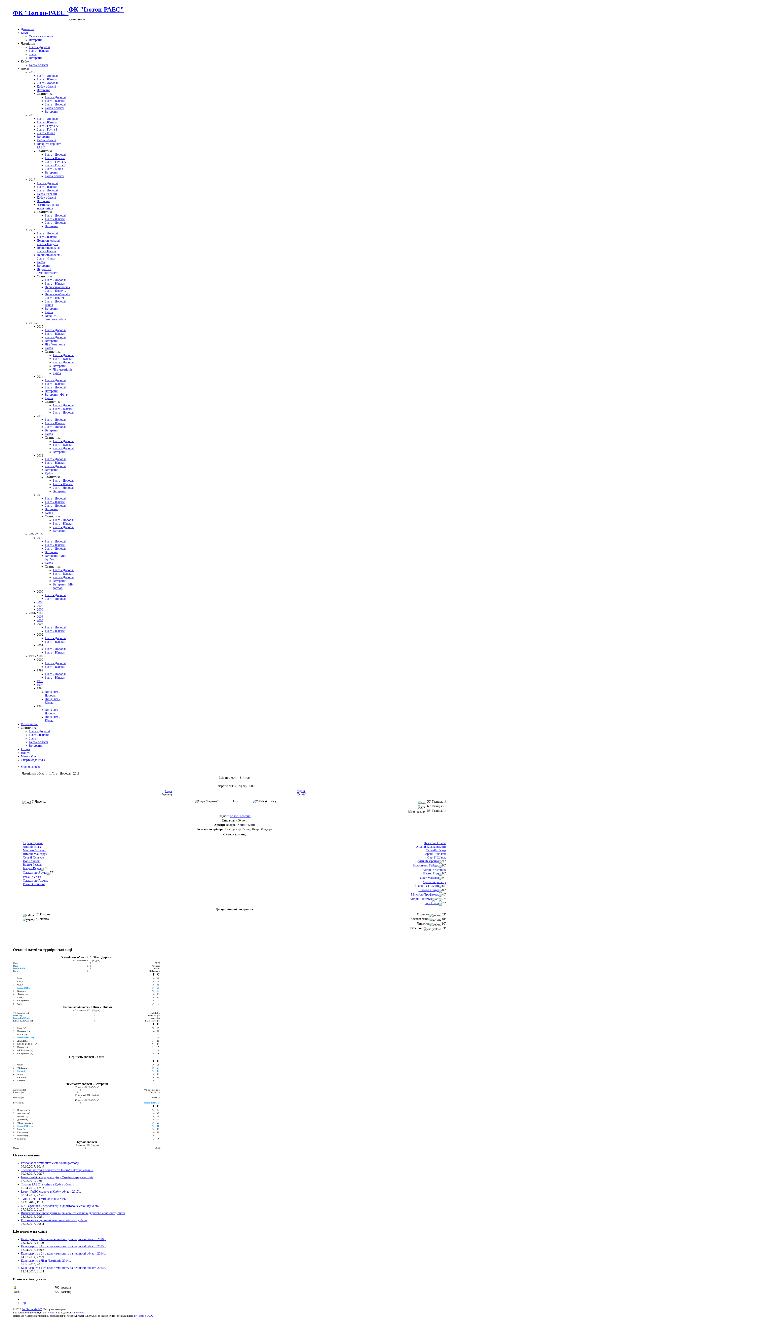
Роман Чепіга (32, 877)
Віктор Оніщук (428, 890)
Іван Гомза (432, 903)
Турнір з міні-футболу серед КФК (43, 1198)
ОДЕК (301, 791)
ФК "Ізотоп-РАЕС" (32, 1309)
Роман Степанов (34, 884)
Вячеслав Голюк (435, 843)
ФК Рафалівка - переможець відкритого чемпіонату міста (60, 1206)
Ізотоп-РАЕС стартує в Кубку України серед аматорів (57, 1177)
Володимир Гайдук (426, 865)
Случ (168, 791)
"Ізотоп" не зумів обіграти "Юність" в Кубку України (57, 1170)
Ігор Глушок (31, 861)
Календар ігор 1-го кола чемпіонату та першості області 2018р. (63, 1239)
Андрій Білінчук (421, 898)
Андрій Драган (33, 846)
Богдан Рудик (32, 868)
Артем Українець (434, 882)
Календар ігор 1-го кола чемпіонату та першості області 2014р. (63, 1267)
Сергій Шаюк (436, 857)
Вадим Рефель (32, 864)
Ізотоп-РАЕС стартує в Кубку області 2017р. (51, 1191)
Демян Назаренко (427, 861)
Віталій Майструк (35, 854)
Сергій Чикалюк (435, 854)
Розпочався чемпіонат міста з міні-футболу (50, 1163)
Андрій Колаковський (431, 846)
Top (23, 1302)
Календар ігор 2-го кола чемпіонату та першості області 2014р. (63, 1253)
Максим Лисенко (34, 850)
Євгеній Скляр (436, 850)
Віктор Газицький (426, 885)
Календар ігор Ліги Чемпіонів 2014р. (46, 1260)
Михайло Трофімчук (425, 894)
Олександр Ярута (35, 872)
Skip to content (30, 766)
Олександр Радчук (35, 880)
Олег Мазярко (429, 877)
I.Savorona (80, 1312)
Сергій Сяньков (33, 857)
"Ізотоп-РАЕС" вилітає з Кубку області (47, 1184)
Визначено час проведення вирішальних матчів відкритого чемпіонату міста (73, 1213)
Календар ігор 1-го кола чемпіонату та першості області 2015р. (63, 1246)
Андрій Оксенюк (434, 869)
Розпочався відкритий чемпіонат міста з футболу (54, 1220)
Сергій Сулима (33, 843)
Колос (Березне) (240, 816)
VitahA (51, 1312)
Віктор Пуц (431, 873)
